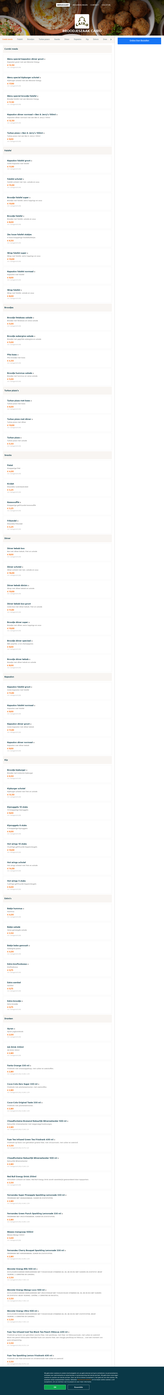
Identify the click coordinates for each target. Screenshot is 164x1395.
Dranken (106, 39)
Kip (87, 39)
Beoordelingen (80, 5)
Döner (66, 39)
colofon (106, 5)
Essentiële (78, 1387)
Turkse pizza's (44, 39)
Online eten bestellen (139, 40)
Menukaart (63, 5)
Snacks (57, 39)
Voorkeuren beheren (84, 1379)
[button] (111, 39)
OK (55, 1387)
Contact (94, 5)
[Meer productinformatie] (44, 59)
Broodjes (30, 39)
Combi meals (7, 39)
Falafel (20, 39)
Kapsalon (77, 39)
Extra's (96, 39)
